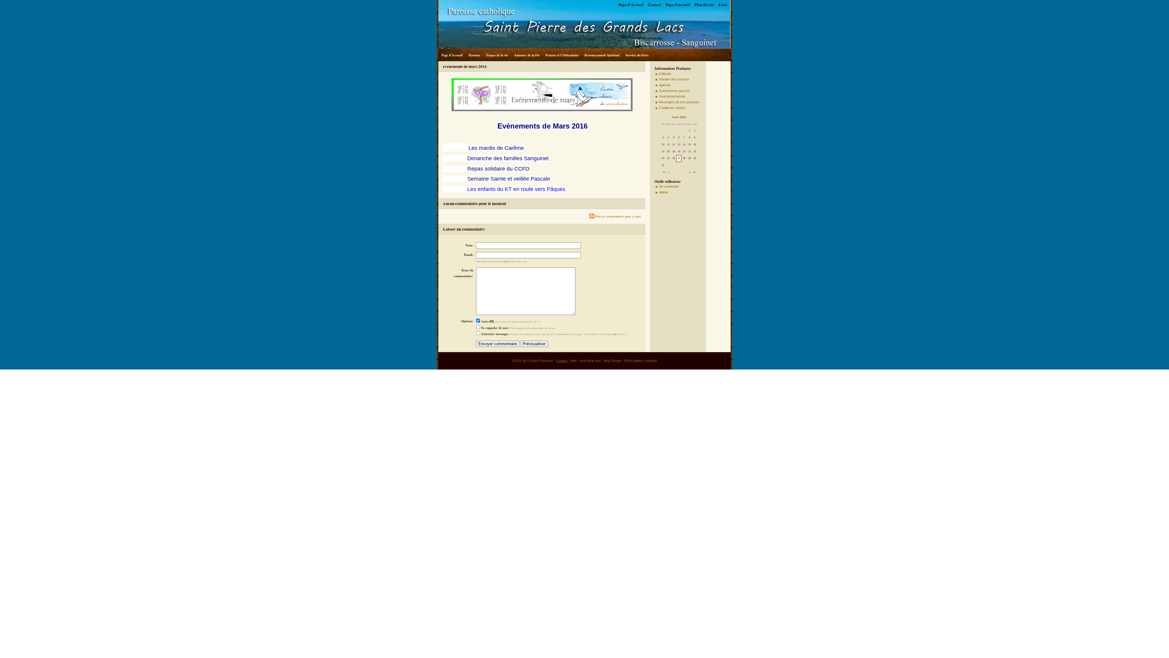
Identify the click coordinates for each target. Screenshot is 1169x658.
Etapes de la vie (497, 55)
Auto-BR (487, 321)
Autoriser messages (494, 333)
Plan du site (704, 4)
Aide (573, 361)
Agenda (664, 85)
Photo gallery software (640, 361)
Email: (468, 254)
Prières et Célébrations (562, 55)
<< (664, 172)
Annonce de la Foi (526, 55)
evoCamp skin (590, 361)
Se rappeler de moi (494, 327)
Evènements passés (674, 91)
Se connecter (669, 186)
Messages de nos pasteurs (679, 102)
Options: (467, 321)
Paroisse (474, 55)
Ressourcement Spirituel (602, 55)
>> (694, 172)
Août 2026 (679, 117)
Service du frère (637, 55)
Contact (654, 4)
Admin (663, 192)
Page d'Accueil (631, 4)
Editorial (665, 74)
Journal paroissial (672, 96)
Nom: (469, 245)
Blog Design (612, 361)
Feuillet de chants (672, 108)
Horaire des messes (674, 79)
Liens (723, 4)
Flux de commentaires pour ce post (617, 216)
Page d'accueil (677, 4)
